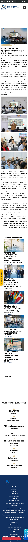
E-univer (14, 419)
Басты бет (14, 489)
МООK (14, 433)
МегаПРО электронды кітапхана (14, 442)
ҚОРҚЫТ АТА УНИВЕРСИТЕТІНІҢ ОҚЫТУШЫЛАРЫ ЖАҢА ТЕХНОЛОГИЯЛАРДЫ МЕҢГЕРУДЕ (13, 308)
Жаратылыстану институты (14, 508)
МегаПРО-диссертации (1, 276)
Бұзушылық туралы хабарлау (11, 539)
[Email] (2, 1)
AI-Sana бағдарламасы (14, 426)
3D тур (14, 491)
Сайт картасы (14, 493)
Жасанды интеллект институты (14, 517)
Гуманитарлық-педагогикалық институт (14, 515)
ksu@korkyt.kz (14, 534)
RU (22, 1)
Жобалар (8, 386)
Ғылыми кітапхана (14, 465)
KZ (18, 1)
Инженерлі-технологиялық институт (14, 510)
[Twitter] (12, 1)
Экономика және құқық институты (14, 512)
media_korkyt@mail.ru (20, 227)
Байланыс (14, 498)
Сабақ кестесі (14, 458)
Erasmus (14, 450)
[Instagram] (4, 1)
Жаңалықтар (9, 379)
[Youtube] (9, 1)
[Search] (15, 1)
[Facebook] (7, 1)
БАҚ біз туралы (10, 384)
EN (26, 1)
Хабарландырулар (11, 382)
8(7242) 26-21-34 (22, 225)
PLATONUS (14, 411)
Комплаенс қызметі (14, 496)
